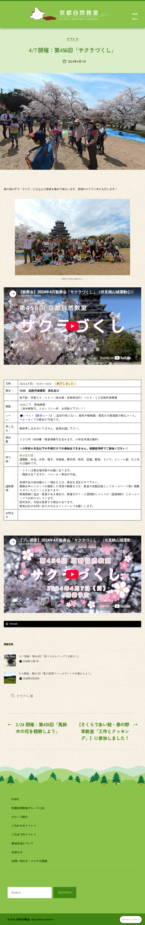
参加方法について (22, 843)
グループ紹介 (19, 817)
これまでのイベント (23, 834)
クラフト (23, 696)
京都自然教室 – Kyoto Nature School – (35, 919)
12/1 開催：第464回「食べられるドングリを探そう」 (49, 656)
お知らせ (16, 852)
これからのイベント (23, 825)
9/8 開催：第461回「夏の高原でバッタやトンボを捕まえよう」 (56, 673)
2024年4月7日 (77, 61)
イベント (72, 39)
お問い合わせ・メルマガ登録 (29, 861)
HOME (15, 799)
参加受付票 (26, 455)
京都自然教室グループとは (27, 808)
